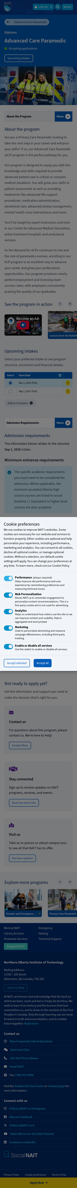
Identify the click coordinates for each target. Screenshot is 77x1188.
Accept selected (17, 663)
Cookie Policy (60, 566)
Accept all (43, 663)
